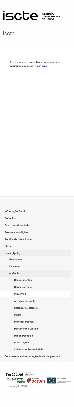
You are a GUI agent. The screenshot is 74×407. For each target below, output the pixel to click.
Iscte (9, 33)
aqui (44, 66)
